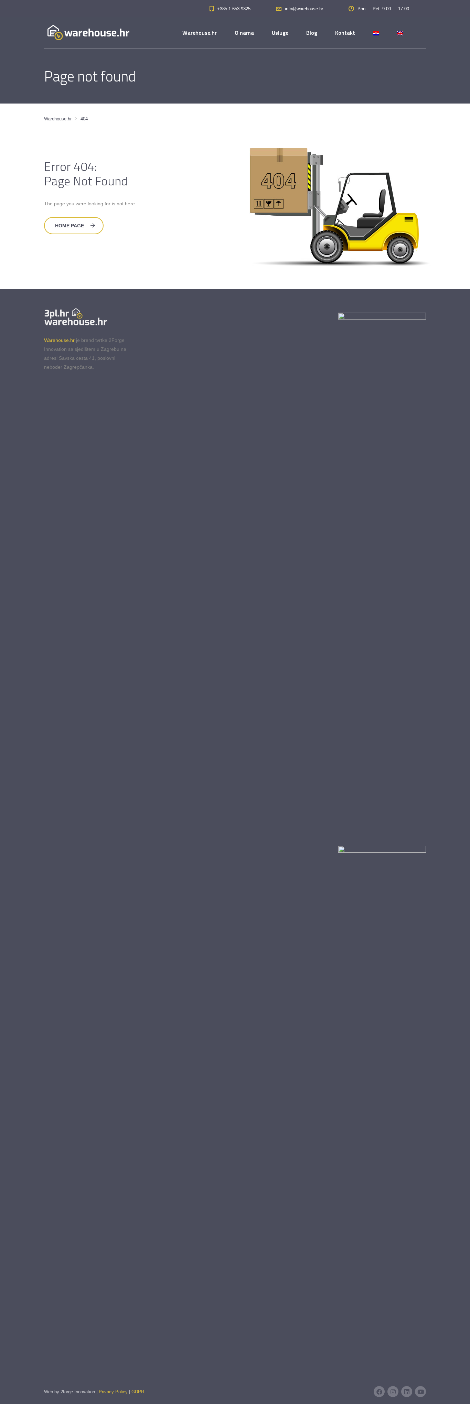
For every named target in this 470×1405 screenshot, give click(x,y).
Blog (311, 33)
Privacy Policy (113, 1391)
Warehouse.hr (199, 33)
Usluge (280, 33)
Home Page (69, 225)
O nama (244, 33)
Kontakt (345, 33)
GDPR (137, 1391)
